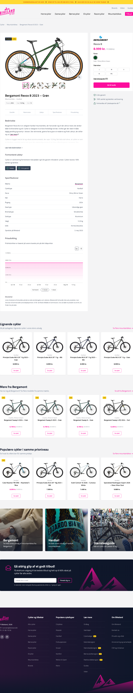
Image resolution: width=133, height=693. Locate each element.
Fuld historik (35, 290)
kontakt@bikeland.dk (10, 628)
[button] (95, 58)
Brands (114, 8)
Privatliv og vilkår (118, 636)
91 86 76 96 (6, 630)
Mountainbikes (114, 13)
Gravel (58, 648)
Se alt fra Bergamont (123, 390)
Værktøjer (87, 630)
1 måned (53, 290)
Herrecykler (46, 13)
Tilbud (129, 13)
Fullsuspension (61, 642)
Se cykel (16, 370)
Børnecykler (74, 13)
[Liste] (81, 248)
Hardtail (59, 636)
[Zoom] (79, 77)
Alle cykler (31, 624)
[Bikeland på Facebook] (2, 637)
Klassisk (59, 630)
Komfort (59, 654)
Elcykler (86, 13)
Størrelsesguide (99, 79)
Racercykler (99, 13)
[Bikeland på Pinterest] (7, 637)
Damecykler (60, 13)
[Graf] (77, 248)
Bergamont (79, 184)
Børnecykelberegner (92, 654)
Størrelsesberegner (92, 648)
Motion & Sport (61, 659)
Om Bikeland (116, 624)
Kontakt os (115, 630)
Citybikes (59, 624)
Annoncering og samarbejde (121, 642)
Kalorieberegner (89, 642)
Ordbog (86, 624)
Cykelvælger (90, 636)
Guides (130, 8)
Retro (58, 665)
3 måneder (45, 290)
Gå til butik (111, 85)
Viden (122, 8)
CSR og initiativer (118, 648)
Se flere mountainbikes (122, 328)
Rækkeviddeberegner (93, 659)
